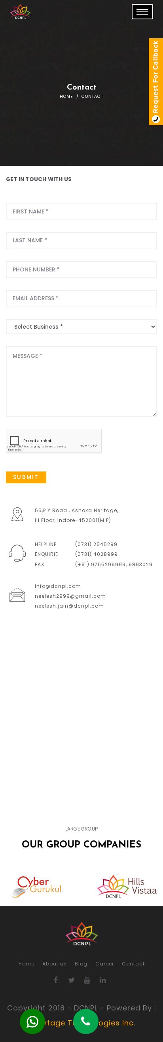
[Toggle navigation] (142, 11)
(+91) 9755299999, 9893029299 (119, 564)
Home (66, 96)
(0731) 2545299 (96, 544)
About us (54, 963)
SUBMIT (26, 477)
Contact (133, 963)
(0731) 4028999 (96, 554)
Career (104, 963)
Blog (81, 963)
